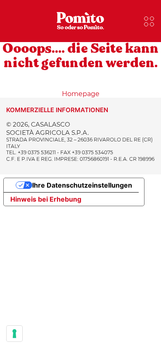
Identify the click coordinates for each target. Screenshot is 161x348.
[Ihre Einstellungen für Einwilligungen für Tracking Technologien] (14, 333)
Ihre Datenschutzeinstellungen (82, 185)
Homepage (80, 94)
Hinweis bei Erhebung (45, 199)
